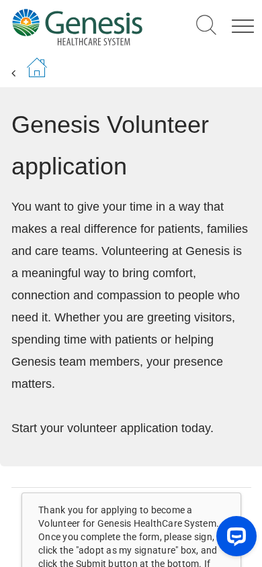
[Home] (77, 27)
